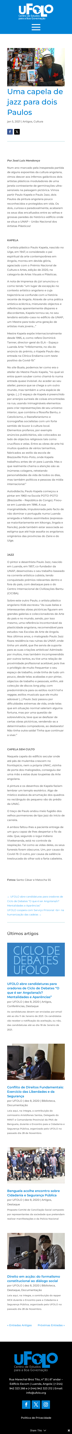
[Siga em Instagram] (46, 1404)
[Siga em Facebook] (10, 132)
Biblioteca (48, 1100)
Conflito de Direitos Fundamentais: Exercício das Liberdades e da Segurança (35, 1091)
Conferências (16, 1006)
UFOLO (17, 1001)
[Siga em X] (17, 132)
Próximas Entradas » (51, 1325)
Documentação (17, 1105)
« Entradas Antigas (19, 1325)
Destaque (32, 1006)
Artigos (27, 121)
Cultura (38, 121)
